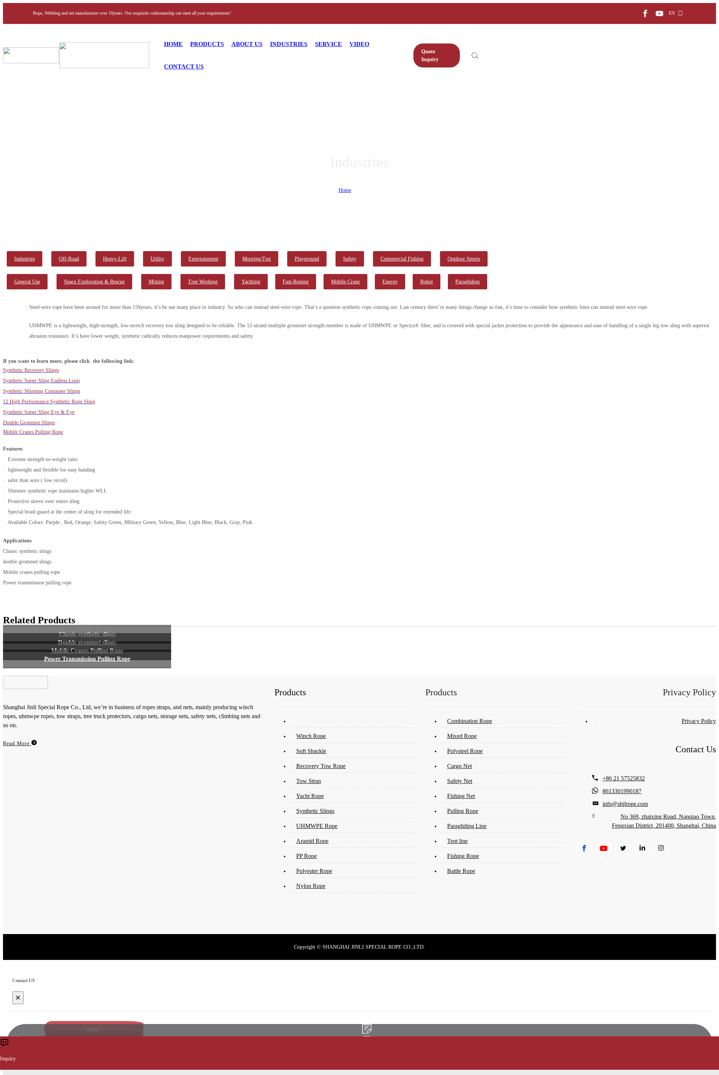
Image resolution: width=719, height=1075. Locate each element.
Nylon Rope (310, 886)
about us (247, 44)
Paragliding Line (466, 826)
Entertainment (203, 259)
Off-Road (69, 259)
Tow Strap (308, 781)
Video (359, 44)
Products (207, 44)
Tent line (457, 841)
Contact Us (184, 66)
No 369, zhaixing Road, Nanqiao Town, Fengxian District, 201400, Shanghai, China (664, 821)
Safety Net (459, 781)
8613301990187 (622, 791)
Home (173, 44)
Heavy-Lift (115, 259)
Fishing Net (461, 796)
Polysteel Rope (465, 751)
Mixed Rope (462, 736)
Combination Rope (469, 721)
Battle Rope (461, 871)
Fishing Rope (463, 856)
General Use (27, 281)
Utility (157, 259)
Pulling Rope (462, 811)
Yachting (251, 281)
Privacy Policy (699, 721)
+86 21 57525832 (624, 778)
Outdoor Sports (464, 259)
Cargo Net (459, 766)
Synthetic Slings (315, 811)
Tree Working (203, 281)
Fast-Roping (296, 281)
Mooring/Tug (256, 259)
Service (328, 44)
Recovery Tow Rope (321, 766)
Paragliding (467, 281)
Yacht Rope (310, 796)
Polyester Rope (314, 871)
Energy (390, 281)
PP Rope (306, 856)
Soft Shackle (311, 751)
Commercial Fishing (402, 259)
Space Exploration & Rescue (94, 281)
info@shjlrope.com (625, 804)
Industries (288, 44)
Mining (156, 281)
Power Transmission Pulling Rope (87, 659)
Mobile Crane (345, 281)
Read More (17, 743)
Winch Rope (311, 736)
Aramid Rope (312, 841)
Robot (426, 281)
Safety (350, 259)
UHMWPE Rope (316, 826)
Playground (307, 259)
